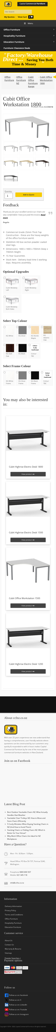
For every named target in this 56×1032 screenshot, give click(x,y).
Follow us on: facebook (18, 995)
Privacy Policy (10, 910)
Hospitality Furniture (14, 35)
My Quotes (9, 17)
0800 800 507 (25, 872)
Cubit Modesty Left (11, 289)
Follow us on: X (15, 1000)
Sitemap (8, 953)
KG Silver (22, 336)
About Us (8, 940)
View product (27, 474)
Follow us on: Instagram (19, 1014)
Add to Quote (28, 195)
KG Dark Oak (9, 355)
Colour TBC (33, 355)
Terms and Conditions (14, 914)
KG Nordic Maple (35, 337)
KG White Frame (9, 382)
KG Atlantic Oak (46, 337)
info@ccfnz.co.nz (17, 883)
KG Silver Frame (22, 382)
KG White (9, 336)
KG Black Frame (34, 382)
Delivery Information (13, 906)
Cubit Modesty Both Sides (11, 308)
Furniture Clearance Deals (17, 48)
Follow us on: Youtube (18, 1009)
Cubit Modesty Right (30, 289)
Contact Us (9, 944)
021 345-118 (22, 875)
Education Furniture (14, 41)
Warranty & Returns (13, 949)
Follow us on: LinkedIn (18, 1004)
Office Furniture (12, 29)
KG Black (22, 354)
